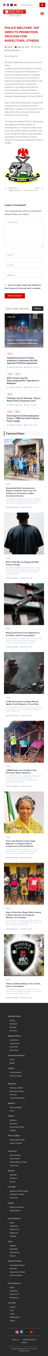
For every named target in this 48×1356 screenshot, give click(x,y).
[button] (42, 14)
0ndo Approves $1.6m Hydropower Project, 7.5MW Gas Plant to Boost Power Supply (23, 418)
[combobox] (29, 5)
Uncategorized (30, 333)
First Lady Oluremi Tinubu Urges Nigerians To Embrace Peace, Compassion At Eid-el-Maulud (21, 843)
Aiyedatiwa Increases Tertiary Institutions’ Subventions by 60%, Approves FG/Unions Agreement (22, 360)
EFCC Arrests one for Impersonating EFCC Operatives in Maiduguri (23, 380)
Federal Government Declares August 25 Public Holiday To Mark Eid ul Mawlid (22, 340)
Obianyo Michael (12, 507)
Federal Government (14, 333)
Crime (10, 374)
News (23, 333)
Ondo (17, 411)
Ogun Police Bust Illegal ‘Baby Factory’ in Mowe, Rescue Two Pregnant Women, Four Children (24, 915)
